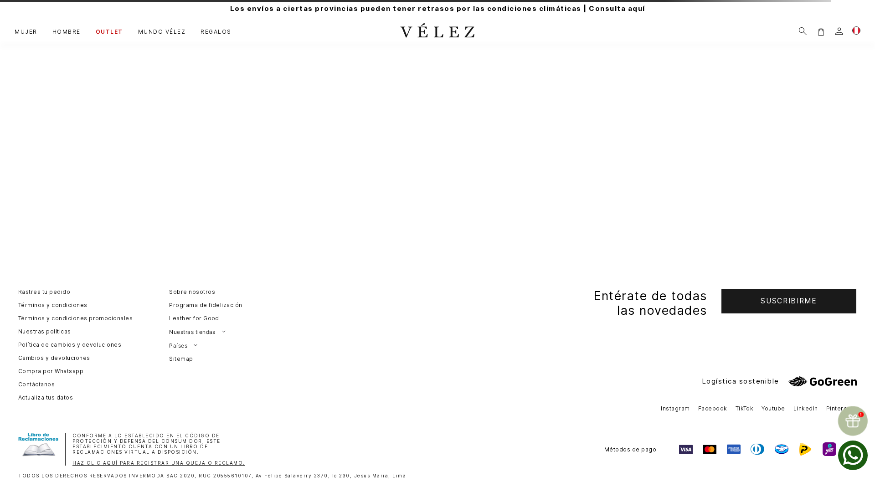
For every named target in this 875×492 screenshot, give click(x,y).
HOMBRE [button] (66, 31)
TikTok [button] (745, 408)
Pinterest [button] (839, 408)
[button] (820, 31)
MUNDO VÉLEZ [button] (162, 31)
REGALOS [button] (216, 31)
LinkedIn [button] (805, 408)
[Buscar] (803, 31)
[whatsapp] (853, 455)
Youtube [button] (773, 408)
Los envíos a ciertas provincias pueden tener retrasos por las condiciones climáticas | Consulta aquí (437, 8)
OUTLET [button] (109, 31)
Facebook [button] (712, 408)
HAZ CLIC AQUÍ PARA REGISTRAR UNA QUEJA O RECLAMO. (158, 463)
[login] (839, 31)
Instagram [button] (675, 408)
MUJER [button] (26, 31)
